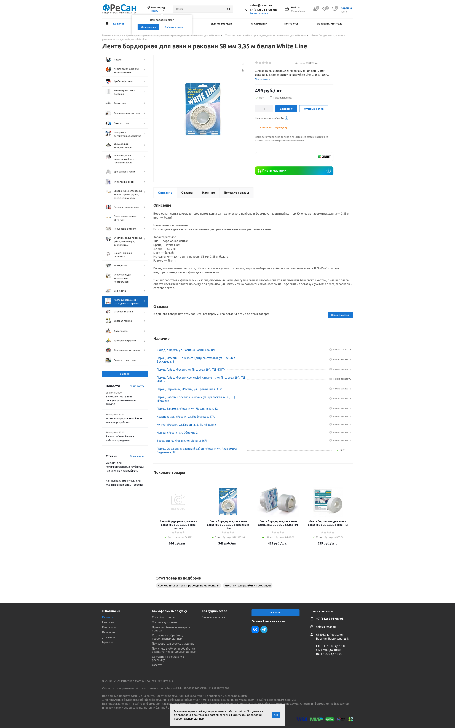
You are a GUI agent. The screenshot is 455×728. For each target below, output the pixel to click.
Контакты (109, 627)
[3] (263, 62)
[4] (267, 62)
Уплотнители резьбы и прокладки (248, 585)
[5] (270, 62)
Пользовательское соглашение (173, 643)
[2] (260, 62)
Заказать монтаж (214, 617)
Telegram (263, 629)
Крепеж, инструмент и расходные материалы (188, 585)
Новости (108, 622)
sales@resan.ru (261, 5)
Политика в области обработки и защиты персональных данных (174, 650)
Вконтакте (255, 629)
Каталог (107, 617)
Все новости (136, 386)
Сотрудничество (214, 611)
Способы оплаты (163, 617)
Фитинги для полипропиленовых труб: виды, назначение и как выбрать (125, 466)
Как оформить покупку (169, 611)
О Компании (111, 611)
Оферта (157, 664)
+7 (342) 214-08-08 (263, 9)
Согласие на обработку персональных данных (167, 637)
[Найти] (228, 9)
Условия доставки (164, 622)
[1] (256, 62)
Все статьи (137, 456)
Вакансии (125, 374)
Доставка (109, 637)
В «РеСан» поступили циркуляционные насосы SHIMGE (121, 400)
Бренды (107, 642)
